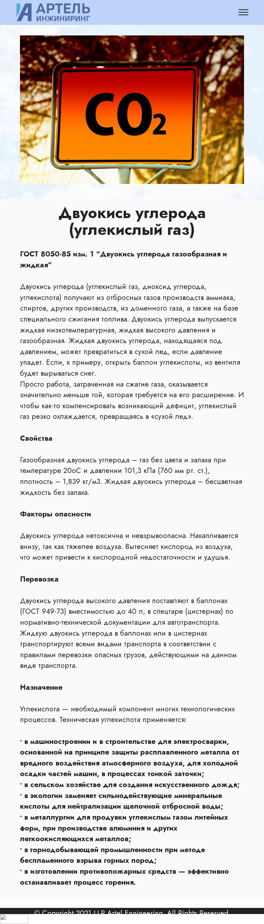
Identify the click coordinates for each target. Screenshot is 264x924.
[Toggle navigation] (244, 12)
